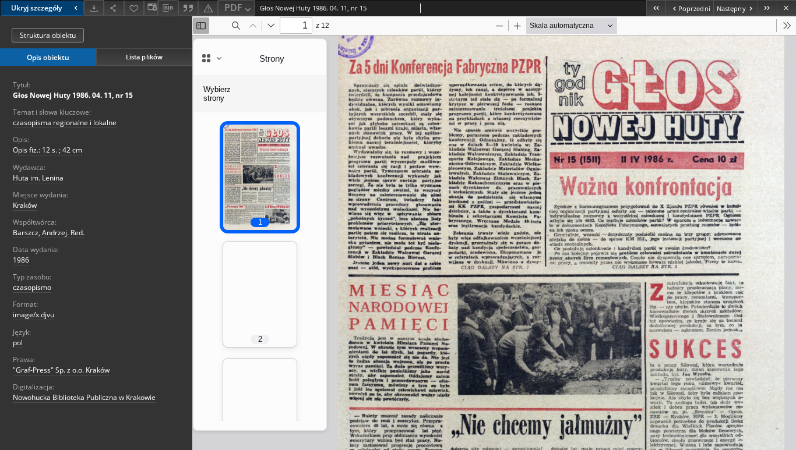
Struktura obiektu (48, 35)
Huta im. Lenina (38, 178)
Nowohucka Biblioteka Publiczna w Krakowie (84, 397)
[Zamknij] (786, 8)
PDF (233, 7)
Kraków (25, 205)
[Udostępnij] (114, 8)
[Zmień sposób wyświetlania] (151, 8)
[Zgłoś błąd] (208, 8)
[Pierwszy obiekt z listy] (655, 8)
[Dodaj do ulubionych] (134, 8)
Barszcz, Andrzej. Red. (48, 233)
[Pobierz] (94, 8)
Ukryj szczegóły (36, 8)
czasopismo (32, 287)
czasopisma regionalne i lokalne (65, 122)
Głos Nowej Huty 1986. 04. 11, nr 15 (73, 95)
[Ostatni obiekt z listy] (767, 8)
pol (18, 343)
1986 (21, 260)
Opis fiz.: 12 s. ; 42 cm (47, 150)
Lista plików (144, 56)
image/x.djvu (33, 315)
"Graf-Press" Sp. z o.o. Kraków (61, 370)
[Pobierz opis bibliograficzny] (168, 8)
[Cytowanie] (188, 8)
